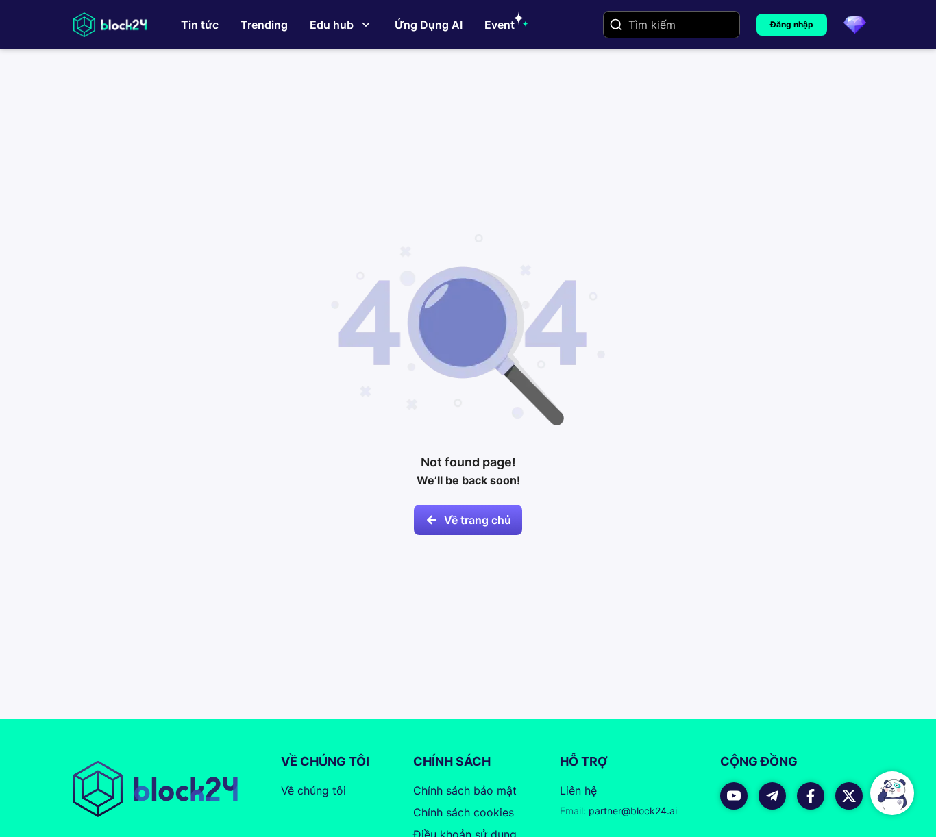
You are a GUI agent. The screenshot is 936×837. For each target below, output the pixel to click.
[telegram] (772, 796)
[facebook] (810, 796)
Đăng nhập (791, 24)
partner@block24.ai (618, 810)
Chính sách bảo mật (465, 790)
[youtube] (734, 796)
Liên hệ (578, 790)
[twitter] (849, 796)
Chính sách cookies (463, 812)
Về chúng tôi (313, 790)
